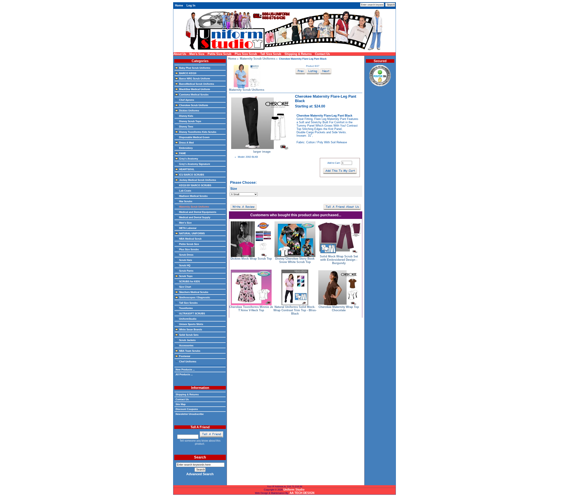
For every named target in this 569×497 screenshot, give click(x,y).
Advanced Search (200, 474)
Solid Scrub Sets (188, 334)
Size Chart (185, 286)
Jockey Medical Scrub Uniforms (197, 180)
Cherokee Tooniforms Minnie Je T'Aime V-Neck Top (251, 308)
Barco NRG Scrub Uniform (194, 78)
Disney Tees (186, 126)
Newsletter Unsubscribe (190, 414)
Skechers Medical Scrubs (193, 292)
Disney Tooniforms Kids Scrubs (197, 132)
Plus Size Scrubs (189, 249)
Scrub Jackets (187, 340)
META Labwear (187, 228)
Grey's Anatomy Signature (194, 164)
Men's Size (196, 54)
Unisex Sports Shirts (191, 324)
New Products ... (185, 369)
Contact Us (322, 54)
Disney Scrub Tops (190, 121)
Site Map (181, 404)
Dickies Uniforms (189, 110)
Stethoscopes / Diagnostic (194, 297)
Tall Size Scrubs (188, 302)
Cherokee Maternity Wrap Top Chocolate (339, 308)
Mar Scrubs (185, 201)
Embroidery (186, 148)
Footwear (184, 356)
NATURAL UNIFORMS (192, 233)
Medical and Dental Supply (194, 217)
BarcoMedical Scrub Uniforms (196, 84)
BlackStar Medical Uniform (194, 89)
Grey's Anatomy (188, 158)
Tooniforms (186, 308)
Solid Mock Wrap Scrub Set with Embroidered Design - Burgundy (339, 260)
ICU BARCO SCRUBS (191, 174)
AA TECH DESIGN (302, 493)
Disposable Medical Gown (194, 137)
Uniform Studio (294, 489)
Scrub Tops (185, 276)
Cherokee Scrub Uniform (193, 105)
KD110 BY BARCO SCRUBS (195, 185)
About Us (179, 54)
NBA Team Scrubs (189, 351)
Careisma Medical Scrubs (193, 94)
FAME (182, 153)
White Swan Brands (190, 329)
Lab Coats (185, 190)
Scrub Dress (186, 254)
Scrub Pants (186, 270)
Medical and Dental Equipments (197, 212)
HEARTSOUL (186, 169)
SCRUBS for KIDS (189, 281)
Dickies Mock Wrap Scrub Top (251, 258)
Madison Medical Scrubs (193, 196)
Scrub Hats (185, 260)
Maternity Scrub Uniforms (257, 58)
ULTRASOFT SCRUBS (192, 313)
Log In (190, 5)
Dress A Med (186, 142)
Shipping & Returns (298, 54)
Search (200, 457)
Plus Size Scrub (246, 54)
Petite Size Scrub (219, 54)
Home (179, 5)
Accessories (186, 345)
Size (233, 188)
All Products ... (184, 374)
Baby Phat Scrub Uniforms (194, 68)
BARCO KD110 (187, 73)
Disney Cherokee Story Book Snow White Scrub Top (295, 260)
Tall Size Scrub (270, 54)
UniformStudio (187, 318)
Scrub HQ (184, 265)
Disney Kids (186, 116)
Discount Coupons (187, 409)
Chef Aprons (186, 100)
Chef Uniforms (187, 361)
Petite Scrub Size (189, 244)
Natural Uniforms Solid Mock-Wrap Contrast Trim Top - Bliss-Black (295, 310)
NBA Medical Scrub (190, 238)
